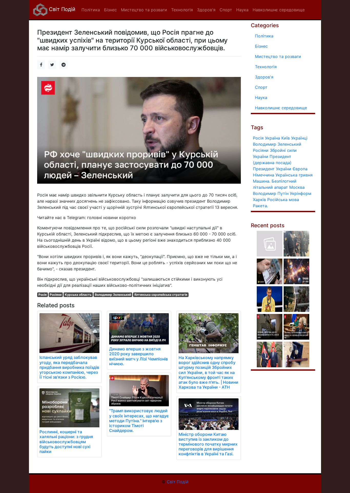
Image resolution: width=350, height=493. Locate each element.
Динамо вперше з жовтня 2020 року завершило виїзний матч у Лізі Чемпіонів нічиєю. (138, 356)
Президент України (272, 168)
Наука (261, 97)
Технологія (266, 66)
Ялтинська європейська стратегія (160, 295)
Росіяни (55, 295)
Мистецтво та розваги (278, 56)
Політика (264, 35)
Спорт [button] (226, 9)
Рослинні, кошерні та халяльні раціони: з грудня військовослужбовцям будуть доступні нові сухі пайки (66, 441)
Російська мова (283, 199)
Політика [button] (90, 9)
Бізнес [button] (110, 9)
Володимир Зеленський (113, 295)
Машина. (261, 181)
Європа (300, 168)
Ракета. (260, 205)
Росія (42, 295)
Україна (272, 138)
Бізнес (261, 46)
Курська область (78, 295)
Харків (259, 199)
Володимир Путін (271, 193)
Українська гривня (294, 175)
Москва (297, 187)
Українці (299, 138)
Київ (285, 138)
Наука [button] (242, 9)
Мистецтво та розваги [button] (144, 9)
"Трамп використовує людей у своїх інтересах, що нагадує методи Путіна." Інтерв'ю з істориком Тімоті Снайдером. (139, 420)
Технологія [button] (182, 9)
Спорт (261, 87)
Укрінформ (300, 193)
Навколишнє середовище (281, 107)
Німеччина (263, 175)
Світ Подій (61, 9)
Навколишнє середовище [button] (279, 9)
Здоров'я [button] (206, 9)
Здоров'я (264, 77)
